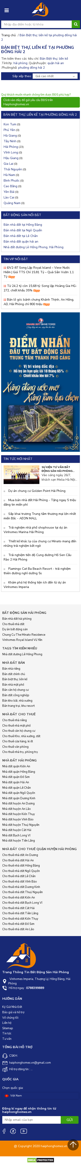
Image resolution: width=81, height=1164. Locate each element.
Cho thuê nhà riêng (14, 720)
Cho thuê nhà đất (13, 624)
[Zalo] (13, 1131)
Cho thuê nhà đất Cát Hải (18, 908)
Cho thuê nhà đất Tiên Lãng (20, 913)
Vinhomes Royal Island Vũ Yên (22, 640)
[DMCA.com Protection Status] (40, 1160)
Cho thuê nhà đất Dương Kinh (21, 887)
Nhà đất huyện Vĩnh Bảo (18, 819)
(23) (14, 147)
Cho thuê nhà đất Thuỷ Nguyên (22, 892)
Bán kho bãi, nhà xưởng (17, 701)
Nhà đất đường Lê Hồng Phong (22, 654)
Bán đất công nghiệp (15, 695)
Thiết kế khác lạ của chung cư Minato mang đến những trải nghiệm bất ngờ (40, 543)
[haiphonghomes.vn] (40, 11)
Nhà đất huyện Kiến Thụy (18, 814)
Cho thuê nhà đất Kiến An (18, 898)
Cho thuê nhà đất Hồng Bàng (21, 866)
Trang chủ (8, 35)
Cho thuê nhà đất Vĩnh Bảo (19, 882)
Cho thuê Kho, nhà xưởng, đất (21, 736)
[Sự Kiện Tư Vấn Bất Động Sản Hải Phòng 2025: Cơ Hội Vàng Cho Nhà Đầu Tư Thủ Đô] (21, 474)
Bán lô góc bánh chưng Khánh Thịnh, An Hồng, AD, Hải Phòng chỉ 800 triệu (39, 301)
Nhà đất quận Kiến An (16, 766)
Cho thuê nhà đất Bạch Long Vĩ (22, 903)
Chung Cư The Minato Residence (23, 635)
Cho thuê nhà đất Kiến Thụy (20, 919)
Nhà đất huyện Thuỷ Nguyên (20, 825)
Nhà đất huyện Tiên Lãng (18, 841)
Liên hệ (6, 1023)
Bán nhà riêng (11, 669)
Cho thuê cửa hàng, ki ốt (17, 741)
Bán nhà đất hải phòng (17, 619)
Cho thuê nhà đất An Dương (20, 855)
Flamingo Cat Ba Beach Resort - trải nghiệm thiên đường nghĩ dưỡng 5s (37, 571)
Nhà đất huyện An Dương (18, 804)
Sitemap (7, 1028)
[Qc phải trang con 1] (40, 382)
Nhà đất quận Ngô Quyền (18, 793)
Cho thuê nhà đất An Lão (18, 929)
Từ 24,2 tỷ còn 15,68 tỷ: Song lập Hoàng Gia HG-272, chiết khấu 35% (40, 288)
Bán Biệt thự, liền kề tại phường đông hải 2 (39, 37)
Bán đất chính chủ (13, 674)
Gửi (70, 1119)
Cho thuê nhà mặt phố (16, 726)
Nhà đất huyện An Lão (16, 809)
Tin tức (6, 1033)
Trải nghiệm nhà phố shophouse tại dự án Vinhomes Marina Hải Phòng (35, 529)
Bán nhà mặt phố (13, 685)
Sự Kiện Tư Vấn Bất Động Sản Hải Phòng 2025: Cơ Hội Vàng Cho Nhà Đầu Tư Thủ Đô (58, 469)
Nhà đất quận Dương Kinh (18, 798)
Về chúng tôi (10, 1018)
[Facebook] (3, 1131)
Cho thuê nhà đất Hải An (18, 860)
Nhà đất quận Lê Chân (16, 788)
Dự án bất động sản (15, 629)
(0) (12, 124)
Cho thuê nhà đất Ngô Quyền (21, 871)
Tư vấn (6, 1039)
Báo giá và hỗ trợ (13, 1012)
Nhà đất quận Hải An (15, 782)
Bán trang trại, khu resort (18, 706)
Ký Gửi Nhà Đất (12, 1007)
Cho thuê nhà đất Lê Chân (19, 876)
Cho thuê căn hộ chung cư (18, 731)
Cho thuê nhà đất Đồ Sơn (18, 924)
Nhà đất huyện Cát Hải (16, 830)
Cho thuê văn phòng (15, 747)
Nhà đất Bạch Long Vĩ (16, 835)
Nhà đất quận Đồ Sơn (16, 777)
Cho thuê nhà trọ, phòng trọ (20, 752)
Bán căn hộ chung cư (15, 690)
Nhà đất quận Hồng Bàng (18, 772)
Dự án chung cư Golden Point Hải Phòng (36, 491)
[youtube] (23, 1131)
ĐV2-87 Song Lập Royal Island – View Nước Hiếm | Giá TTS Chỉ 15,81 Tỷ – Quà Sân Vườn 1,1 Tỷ (39, 272)
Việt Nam (16, 1095)
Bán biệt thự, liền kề (14, 679)
